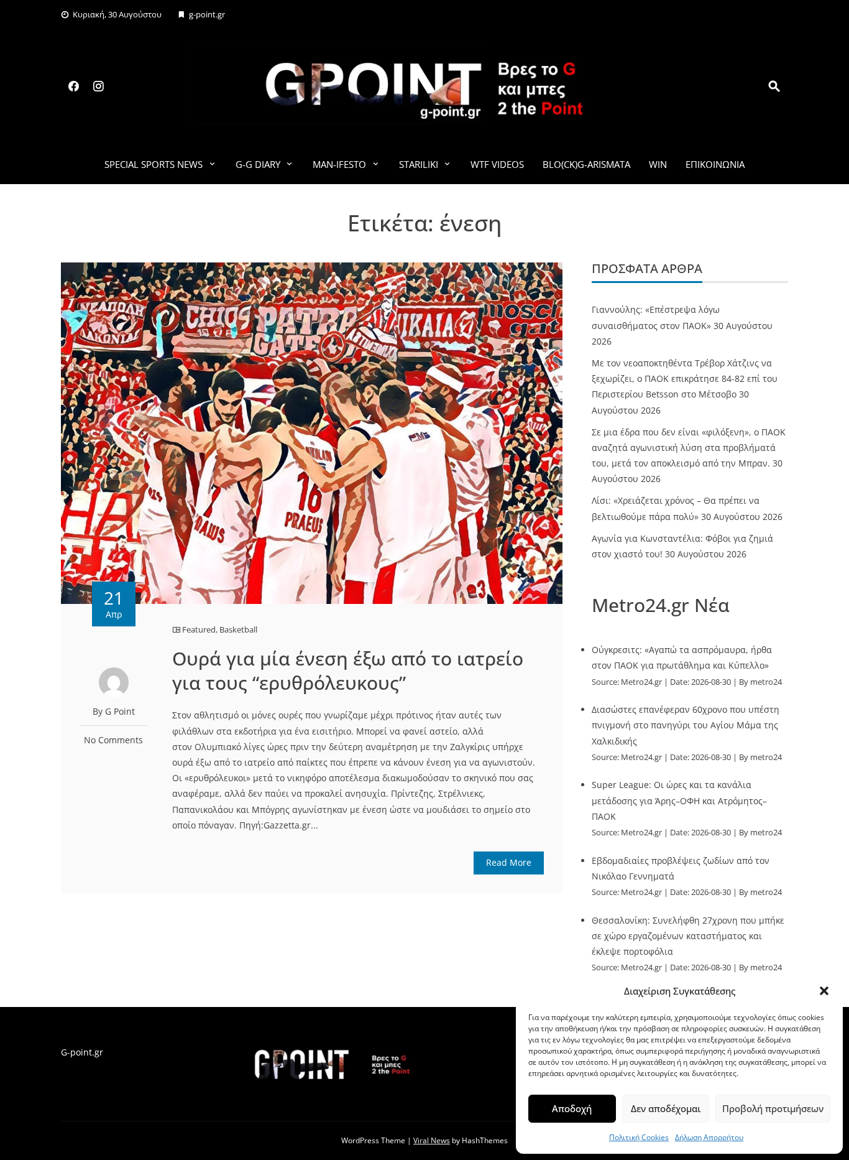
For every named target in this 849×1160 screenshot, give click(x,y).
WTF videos (497, 164)
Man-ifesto (339, 164)
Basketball (238, 629)
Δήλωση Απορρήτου (709, 1137)
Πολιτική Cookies (639, 1137)
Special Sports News (153, 164)
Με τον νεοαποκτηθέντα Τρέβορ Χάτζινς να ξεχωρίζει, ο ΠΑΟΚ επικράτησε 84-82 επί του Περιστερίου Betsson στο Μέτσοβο (685, 378)
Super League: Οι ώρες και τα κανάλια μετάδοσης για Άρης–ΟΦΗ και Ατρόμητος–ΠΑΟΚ (679, 800)
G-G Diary (258, 164)
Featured (199, 629)
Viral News (431, 1140)
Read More (508, 862)
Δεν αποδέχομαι (665, 1108)
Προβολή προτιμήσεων (773, 1108)
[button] (824, 991)
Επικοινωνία (715, 164)
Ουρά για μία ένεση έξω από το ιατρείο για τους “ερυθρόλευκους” (347, 670)
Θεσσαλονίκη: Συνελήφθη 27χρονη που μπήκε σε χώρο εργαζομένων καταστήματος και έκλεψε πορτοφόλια (688, 935)
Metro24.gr (641, 682)
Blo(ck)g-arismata (586, 164)
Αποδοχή (572, 1108)
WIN (658, 164)
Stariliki (418, 164)
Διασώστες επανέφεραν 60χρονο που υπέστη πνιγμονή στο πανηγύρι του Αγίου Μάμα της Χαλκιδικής (685, 724)
